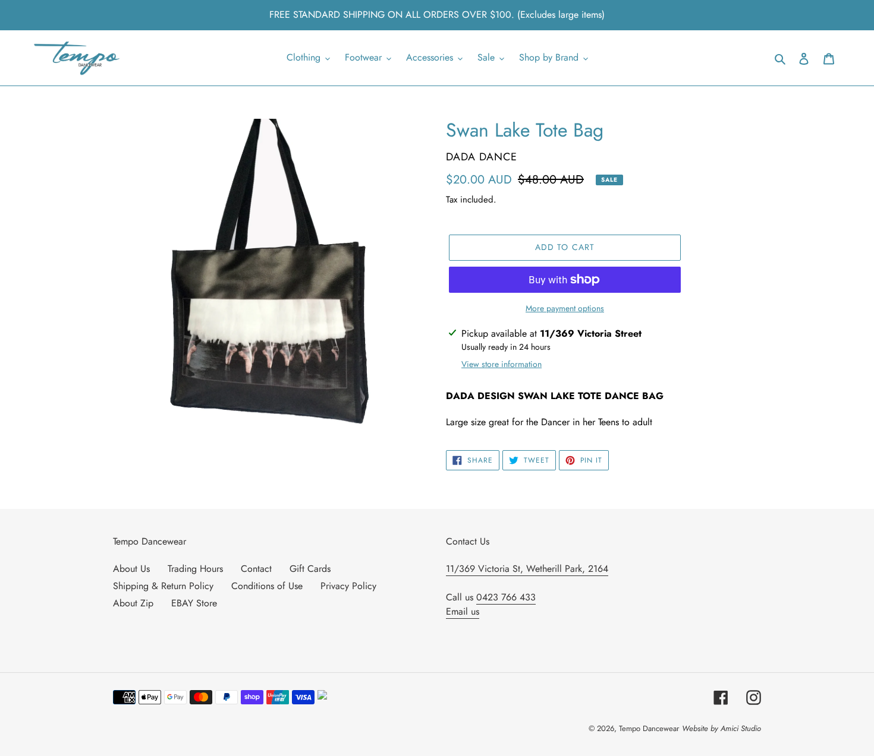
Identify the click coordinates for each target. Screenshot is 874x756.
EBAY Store (194, 603)
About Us (131, 568)
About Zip (133, 603)
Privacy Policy (348, 586)
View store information (501, 364)
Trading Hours (195, 568)
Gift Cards (310, 568)
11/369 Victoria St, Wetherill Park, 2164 (527, 568)
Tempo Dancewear (649, 728)
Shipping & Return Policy (163, 586)
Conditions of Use (267, 586)
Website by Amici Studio (721, 728)
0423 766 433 (506, 597)
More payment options (565, 308)
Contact (256, 568)
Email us (462, 611)
